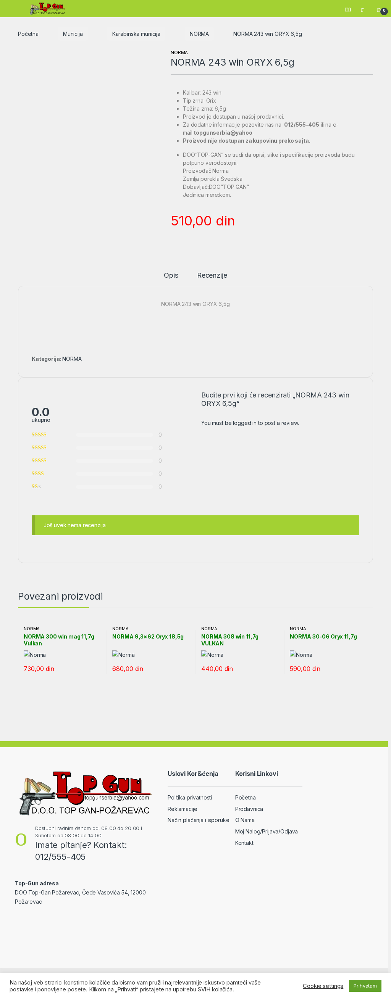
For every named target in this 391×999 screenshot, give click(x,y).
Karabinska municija (136, 34)
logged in (245, 423)
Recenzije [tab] (212, 275)
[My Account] (365, 8)
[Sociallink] (18, 918)
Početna (28, 34)
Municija (73, 34)
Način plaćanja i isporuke (198, 820)
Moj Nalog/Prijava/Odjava (266, 831)
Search (349, 9)
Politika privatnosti (190, 797)
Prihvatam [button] (365, 986)
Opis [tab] (171, 275)
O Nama (245, 820)
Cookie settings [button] (323, 986)
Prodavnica (249, 809)
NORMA (199, 34)
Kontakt (244, 843)
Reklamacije (182, 809)
